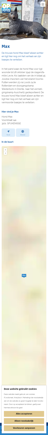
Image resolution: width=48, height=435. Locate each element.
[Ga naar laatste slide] (2, 22)
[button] (24, 276)
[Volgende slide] (45, 22)
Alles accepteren (24, 414)
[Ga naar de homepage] (8, 7)
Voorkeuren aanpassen (24, 428)
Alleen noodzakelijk (24, 421)
